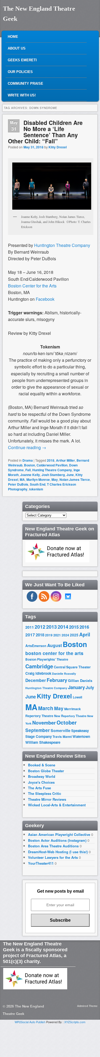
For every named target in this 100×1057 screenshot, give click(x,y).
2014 (63, 626)
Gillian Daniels (80, 680)
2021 (57, 635)
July (90, 687)
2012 (40, 626)
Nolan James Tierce (74, 479)
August (54, 645)
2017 (30, 635)
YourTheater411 (41, 863)
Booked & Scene (41, 764)
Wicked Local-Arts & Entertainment (57, 804)
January (76, 687)
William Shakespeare (42, 742)
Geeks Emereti (22, 60)
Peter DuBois (18, 484)
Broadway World (41, 776)
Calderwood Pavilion (52, 465)
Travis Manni (62, 736)
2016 (84, 627)
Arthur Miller (65, 460)
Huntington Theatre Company (46, 688)
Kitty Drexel (58, 147)
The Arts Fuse (39, 787)
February (57, 680)
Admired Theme (87, 1006)
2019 (49, 635)
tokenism (36, 489)
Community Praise (25, 84)
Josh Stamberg (53, 474)
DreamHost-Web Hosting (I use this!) (58, 851)
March (45, 708)
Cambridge (39, 666)
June (70, 474)
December (35, 680)
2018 (50, 460)
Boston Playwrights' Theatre (46, 659)
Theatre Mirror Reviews (47, 799)
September (37, 730)
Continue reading (27, 447)
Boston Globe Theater (46, 770)
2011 (29, 627)
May (54, 479)
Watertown (81, 736)
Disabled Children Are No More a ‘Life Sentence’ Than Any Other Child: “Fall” (45, 132)
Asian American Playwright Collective (59, 834)
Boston (29, 465)
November (44, 722)
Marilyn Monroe (38, 479)
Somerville (60, 730)
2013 (51, 626)
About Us (17, 48)
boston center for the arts (54, 653)
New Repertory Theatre (70, 716)
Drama (27, 460)
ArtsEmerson (35, 645)
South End (37, 484)
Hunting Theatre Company (52, 469)
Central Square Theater (72, 667)
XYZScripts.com (74, 1022)
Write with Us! (22, 95)
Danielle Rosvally (64, 674)
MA (22, 479)
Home (13, 37)
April (84, 634)
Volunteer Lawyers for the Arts (53, 857)
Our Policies (20, 72)
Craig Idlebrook (38, 673)
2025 (74, 634)
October (67, 722)
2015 (74, 627)
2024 (65, 635)
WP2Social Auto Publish (30, 1022)
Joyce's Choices (41, 782)
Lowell (77, 697)
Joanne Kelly (30, 474)
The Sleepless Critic (44, 793)
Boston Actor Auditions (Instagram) (57, 840)
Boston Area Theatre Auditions (53, 845)
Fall (28, 469)
